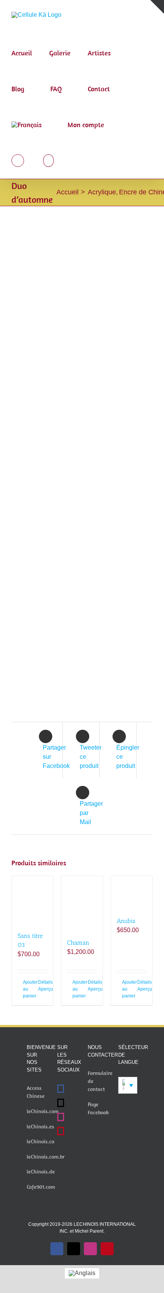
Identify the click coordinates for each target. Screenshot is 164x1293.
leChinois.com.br (45, 1156)
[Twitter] (60, 1103)
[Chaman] (82, 903)
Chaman (78, 942)
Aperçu (42, 989)
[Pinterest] (60, 1131)
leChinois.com (42, 1111)
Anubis (126, 920)
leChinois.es (40, 1126)
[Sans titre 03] (32, 900)
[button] (48, 161)
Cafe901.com (41, 1186)
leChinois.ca (41, 1141)
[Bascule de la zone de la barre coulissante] (157, 7)
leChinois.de (41, 1171)
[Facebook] (60, 1089)
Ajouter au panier (27, 989)
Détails (42, 982)
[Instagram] (60, 1117)
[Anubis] (131, 892)
